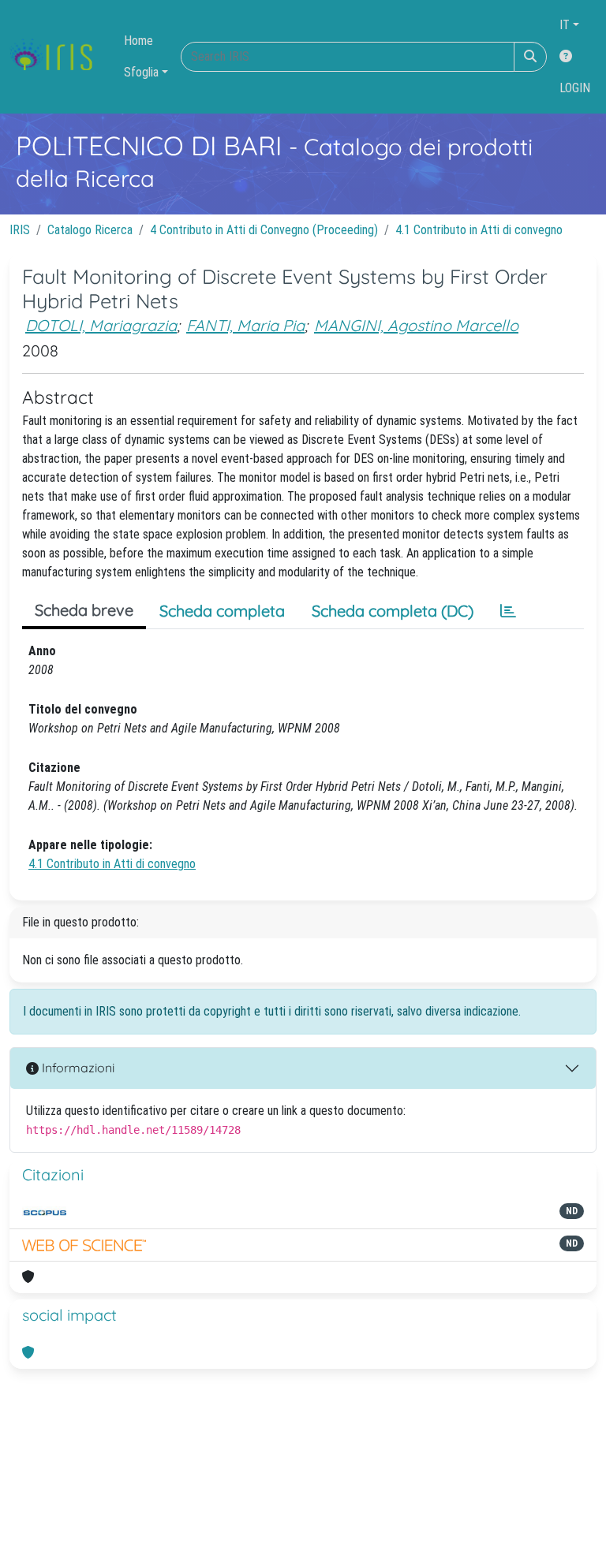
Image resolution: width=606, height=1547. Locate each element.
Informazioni (76, 1067)
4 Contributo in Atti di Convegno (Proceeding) (264, 229)
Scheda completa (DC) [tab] (392, 611)
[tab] (508, 611)
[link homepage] (57, 56)
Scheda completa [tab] (222, 611)
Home (138, 40)
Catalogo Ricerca (90, 229)
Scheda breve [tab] (84, 610)
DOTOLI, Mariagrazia (101, 325)
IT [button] (564, 24)
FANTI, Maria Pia (245, 325)
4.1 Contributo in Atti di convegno (479, 229)
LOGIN (574, 87)
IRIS (19, 229)
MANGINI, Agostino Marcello (416, 325)
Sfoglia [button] (141, 72)
